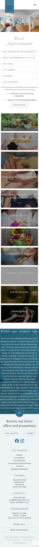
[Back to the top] (20, 413)
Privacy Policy (30, 100)
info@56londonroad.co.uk (19, 500)
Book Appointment (19, 530)
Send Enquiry (19, 105)
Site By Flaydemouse (19, 543)
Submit (30, 433)
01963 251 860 (19, 498)
